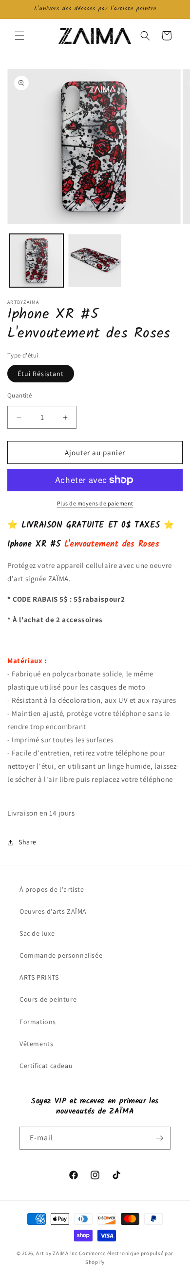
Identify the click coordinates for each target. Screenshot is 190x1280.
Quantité (19, 395)
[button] (19, 35)
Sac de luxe (37, 933)
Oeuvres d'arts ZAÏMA (53, 911)
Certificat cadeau (46, 1065)
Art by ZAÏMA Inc (56, 1253)
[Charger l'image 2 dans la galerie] (95, 261)
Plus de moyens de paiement (95, 503)
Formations (37, 1021)
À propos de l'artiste (51, 889)
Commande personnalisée (60, 955)
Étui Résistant (41, 373)
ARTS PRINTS (39, 977)
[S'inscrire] (159, 1138)
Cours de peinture (47, 999)
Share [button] (28, 842)
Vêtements (36, 1043)
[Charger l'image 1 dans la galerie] (36, 261)
